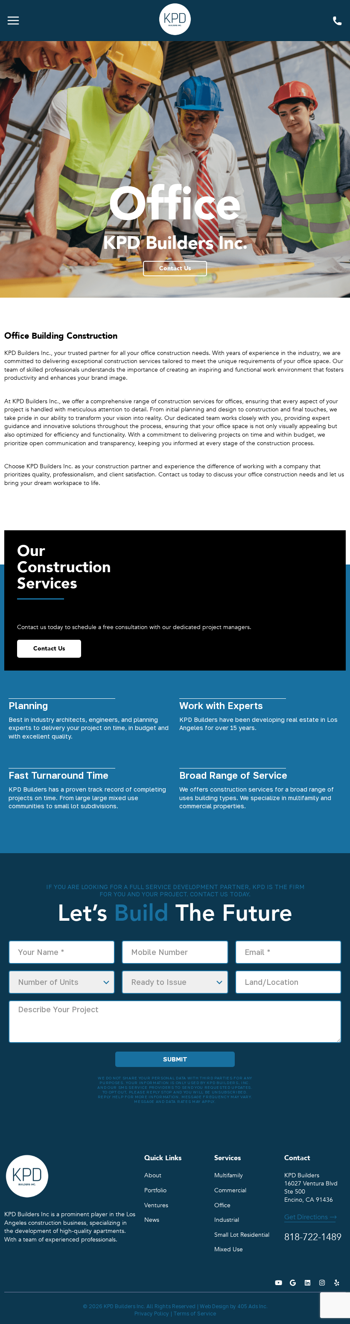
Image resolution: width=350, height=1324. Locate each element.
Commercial (230, 1190)
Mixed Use (228, 1249)
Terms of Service (194, 1313)
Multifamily (228, 1175)
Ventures (156, 1205)
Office (222, 1205)
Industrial (226, 1220)
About (152, 1175)
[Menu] (13, 20)
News (151, 1220)
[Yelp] (336, 1282)
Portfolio (155, 1190)
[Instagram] (322, 1282)
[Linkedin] (307, 1282)
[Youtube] (278, 1282)
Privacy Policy (151, 1313)
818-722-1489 (337, 21)
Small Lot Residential (241, 1235)
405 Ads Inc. (252, 1306)
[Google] (293, 1282)
